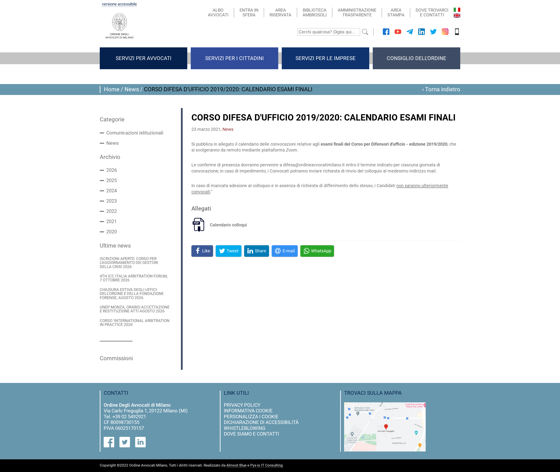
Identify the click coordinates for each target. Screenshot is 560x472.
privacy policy (242, 405)
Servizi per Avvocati (144, 58)
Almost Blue (236, 465)
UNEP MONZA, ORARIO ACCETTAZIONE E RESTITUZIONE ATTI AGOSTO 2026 (135, 309)
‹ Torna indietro (441, 89)
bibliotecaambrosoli (315, 12)
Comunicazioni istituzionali (134, 133)
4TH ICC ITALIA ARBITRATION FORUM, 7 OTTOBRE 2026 (134, 278)
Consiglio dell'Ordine (416, 58)
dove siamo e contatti (251, 434)
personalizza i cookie (251, 416)
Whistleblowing (244, 428)
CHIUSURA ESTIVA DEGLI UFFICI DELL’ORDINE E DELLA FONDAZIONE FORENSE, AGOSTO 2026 (132, 294)
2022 (111, 211)
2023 (111, 201)
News (131, 89)
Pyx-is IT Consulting (266, 465)
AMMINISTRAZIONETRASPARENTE (357, 12)
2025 (111, 180)
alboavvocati (218, 12)
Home (111, 89)
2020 (111, 231)
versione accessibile (119, 4)
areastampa (395, 12)
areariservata (280, 12)
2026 (111, 170)
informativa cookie (248, 410)
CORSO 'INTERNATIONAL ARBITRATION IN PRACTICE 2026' (135, 323)
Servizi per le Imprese (326, 58)
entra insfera (249, 12)
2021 (111, 221)
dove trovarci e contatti (432, 12)
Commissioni (116, 358)
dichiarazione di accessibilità (261, 422)
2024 (111, 190)
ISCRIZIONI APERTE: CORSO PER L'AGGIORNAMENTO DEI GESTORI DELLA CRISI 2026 (129, 263)
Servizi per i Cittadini (234, 58)
